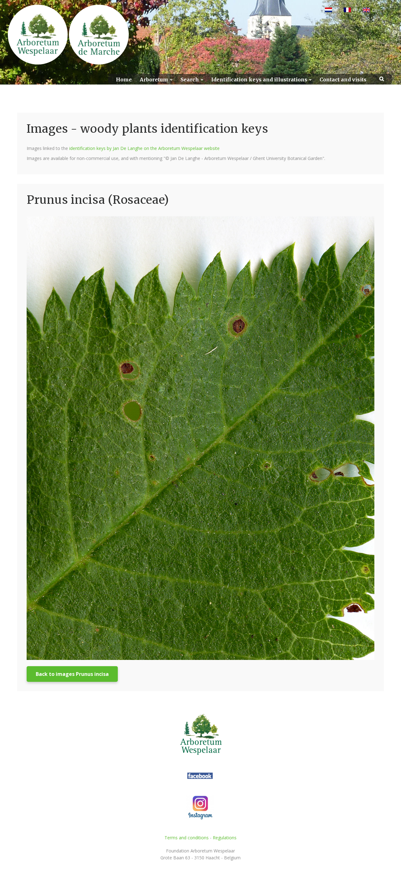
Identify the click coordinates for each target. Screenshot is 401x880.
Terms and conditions (186, 838)
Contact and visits (343, 80)
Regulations (225, 838)
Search (189, 80)
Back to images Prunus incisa (72, 674)
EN (374, 10)
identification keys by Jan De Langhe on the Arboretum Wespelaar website (144, 148)
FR (355, 10)
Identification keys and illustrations (259, 80)
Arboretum (154, 80)
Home (124, 80)
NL (336, 10)
